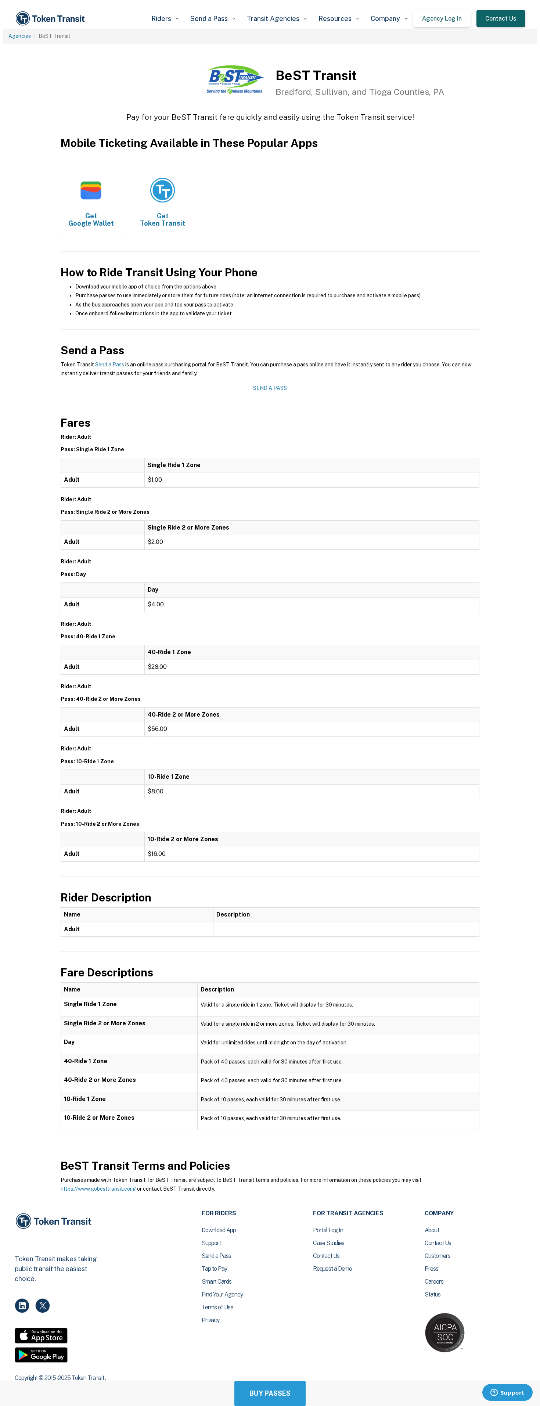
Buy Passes (270, 1393)
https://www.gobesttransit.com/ (98, 1189)
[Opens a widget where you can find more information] (507, 1393)
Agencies (19, 36)
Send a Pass (109, 364)
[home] (51, 18)
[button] (164, 18)
